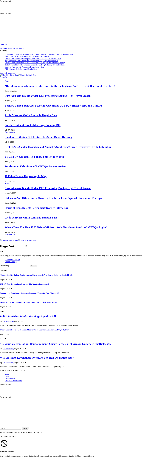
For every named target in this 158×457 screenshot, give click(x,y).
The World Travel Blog (13, 381)
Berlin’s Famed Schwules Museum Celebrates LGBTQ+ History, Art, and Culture (35, 65)
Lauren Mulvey (8, 321)
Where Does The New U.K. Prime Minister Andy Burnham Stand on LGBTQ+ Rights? (56, 227)
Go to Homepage (11, 262)
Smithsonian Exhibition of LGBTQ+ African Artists (35, 166)
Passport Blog (10, 234)
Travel (7, 81)
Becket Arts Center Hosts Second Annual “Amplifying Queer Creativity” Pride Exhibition (58, 146)
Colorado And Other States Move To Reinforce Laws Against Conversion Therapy (35, 63)
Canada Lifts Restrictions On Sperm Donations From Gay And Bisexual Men (33, 59)
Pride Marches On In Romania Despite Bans (21, 69)
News (7, 183)
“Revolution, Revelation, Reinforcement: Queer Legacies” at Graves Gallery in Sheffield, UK (39, 54)
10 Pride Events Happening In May (25, 176)
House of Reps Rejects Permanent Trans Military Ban (24, 67)
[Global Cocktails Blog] (18, 75)
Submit (25, 428)
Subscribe (3, 77)
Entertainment (10, 132)
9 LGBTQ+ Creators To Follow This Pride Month (34, 156)
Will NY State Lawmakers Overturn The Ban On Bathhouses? (27, 56)
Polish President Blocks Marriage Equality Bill (32, 125)
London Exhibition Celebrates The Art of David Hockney (38, 137)
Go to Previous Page (12, 260)
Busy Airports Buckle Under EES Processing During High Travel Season (31, 61)
